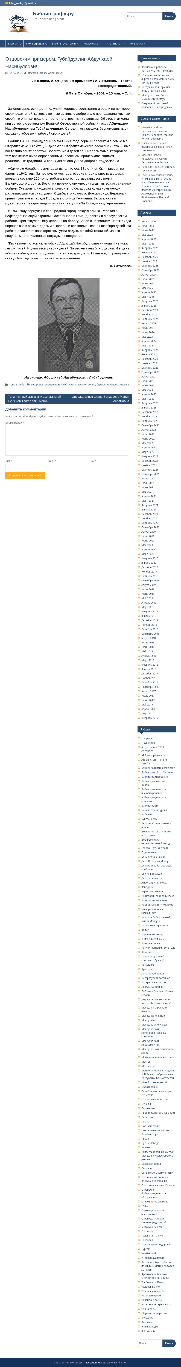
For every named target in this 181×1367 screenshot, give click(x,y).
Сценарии (147, 1231)
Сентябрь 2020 (150, 527)
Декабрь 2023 (149, 358)
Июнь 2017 (147, 700)
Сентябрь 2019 (150, 580)
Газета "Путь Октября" (155, 847)
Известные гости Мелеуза (157, 904)
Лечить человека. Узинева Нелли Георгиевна (156, 146)
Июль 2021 (147, 483)
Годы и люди (17, 384)
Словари (146, 1168)
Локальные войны (152, 986)
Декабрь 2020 (149, 514)
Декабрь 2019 (149, 567)
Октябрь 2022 (149, 421)
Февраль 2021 (149, 505)
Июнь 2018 (147, 647)
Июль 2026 (147, 225)
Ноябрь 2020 (149, 518)
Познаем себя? (150, 1126)
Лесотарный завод (152, 973)
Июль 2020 (147, 536)
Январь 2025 (148, 305)
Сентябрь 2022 (150, 425)
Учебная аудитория (64, 43)
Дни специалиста (151, 878)
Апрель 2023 (148, 394)
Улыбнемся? (148, 1253)
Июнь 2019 (147, 593)
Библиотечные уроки (154, 810)
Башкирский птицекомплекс (158, 767)
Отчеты (146, 1103)
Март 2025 (147, 296)
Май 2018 (147, 651)
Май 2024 (147, 336)
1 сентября (148, 742)
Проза (145, 1138)
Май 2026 (147, 234)
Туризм (145, 1249)
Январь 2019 (148, 616)
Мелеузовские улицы (154, 1024)
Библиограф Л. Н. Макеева (157, 772)
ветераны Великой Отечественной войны (70, 384)
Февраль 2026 (149, 248)
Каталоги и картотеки (154, 925)
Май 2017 (147, 704)
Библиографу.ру (53, 13)
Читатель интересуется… (156, 1304)
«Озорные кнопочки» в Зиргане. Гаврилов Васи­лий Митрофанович (157, 78)
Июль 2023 (147, 381)
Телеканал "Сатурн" (153, 1235)
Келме (145, 930)
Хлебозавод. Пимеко (153, 1282)
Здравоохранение (152, 891)
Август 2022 (148, 429)
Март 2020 (147, 553)
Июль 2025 (147, 279)
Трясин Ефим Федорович (156, 1244)
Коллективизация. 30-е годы (158, 947)
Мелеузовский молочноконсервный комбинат (154, 1032)
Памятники (148, 1108)
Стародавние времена (154, 1201)
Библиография (35, 43)
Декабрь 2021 (149, 460)
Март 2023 (147, 398)
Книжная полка (150, 943)
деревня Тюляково (107, 384)
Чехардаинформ (151, 1295)
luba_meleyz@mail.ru (22, 3)
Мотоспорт (148, 1066)
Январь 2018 (148, 669)
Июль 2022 (147, 434)
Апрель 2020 (148, 549)
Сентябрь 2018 (150, 633)
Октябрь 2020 (149, 522)
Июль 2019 (147, 589)
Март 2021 (147, 500)
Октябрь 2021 (149, 469)
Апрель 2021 (148, 496)
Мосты (145, 1061)
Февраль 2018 (149, 664)
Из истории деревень (154, 900)
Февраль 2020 (149, 558)
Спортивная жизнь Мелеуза (158, 1185)
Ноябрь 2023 (149, 363)
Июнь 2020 (147, 540)
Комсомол (147, 952)
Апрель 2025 (148, 292)
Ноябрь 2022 (149, 416)
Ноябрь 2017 (149, 678)
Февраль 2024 (149, 350)
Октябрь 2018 (149, 629)
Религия (146, 1147)
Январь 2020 (148, 562)
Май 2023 (147, 389)
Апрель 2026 (148, 239)
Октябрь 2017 (149, 682)
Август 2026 (148, 221)
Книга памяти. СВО (152, 938)
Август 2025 (148, 274)
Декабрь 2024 (149, 310)
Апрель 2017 (148, 709)
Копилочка (136, 43)
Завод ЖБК (147, 887)
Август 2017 (148, 691)
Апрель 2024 (148, 341)
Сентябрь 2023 (150, 372)
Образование (149, 1086)
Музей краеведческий (154, 1082)
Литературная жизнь (154, 982)
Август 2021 (148, 478)
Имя (9, 461)
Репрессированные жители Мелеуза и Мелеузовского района (157, 1155)
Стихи (144, 1206)
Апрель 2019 (148, 602)
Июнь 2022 (147, 438)
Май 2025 (147, 288)
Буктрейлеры (149, 819)
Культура (147, 969)
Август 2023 (148, 376)
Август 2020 (148, 531)
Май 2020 (147, 545)
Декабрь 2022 (149, 412)
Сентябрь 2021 (150, 474)
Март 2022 (147, 452)
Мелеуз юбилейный (153, 1015)
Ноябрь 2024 (149, 314)
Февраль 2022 (149, 456)
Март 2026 (147, 243)
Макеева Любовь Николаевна (45, 72)
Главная (13, 43)
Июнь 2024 (147, 332)
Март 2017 (147, 713)
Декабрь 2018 (149, 620)
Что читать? (114, 43)
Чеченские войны (151, 1300)
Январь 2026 (148, 252)
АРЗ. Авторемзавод (153, 755)
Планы (145, 1121)
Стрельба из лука (151, 1226)
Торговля (147, 1240)
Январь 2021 (148, 509)
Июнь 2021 (147, 487)
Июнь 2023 (147, 385)
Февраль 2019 (149, 611)
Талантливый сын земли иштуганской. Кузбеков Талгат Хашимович (35, 399)
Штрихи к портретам (154, 1313)
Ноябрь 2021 (149, 465)
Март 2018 (147, 660)
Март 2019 (147, 607)
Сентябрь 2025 (150, 270)
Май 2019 (147, 598)
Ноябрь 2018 (149, 624)
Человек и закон (151, 1286)
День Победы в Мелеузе (156, 861)
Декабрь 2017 (149, 673)
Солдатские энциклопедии (157, 1172)
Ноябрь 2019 (149, 571)
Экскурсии (147, 1317)
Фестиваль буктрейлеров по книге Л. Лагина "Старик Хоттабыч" (157, 1265)
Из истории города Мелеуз (157, 896)
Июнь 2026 (147, 230)
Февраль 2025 (149, 301)
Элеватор (147, 1322)
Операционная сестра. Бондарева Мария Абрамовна (100, 399)
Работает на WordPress (68, 1362)
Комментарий (14, 422)
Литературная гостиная (155, 978)
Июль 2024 (147, 327)
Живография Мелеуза (154, 882)
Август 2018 (148, 638)
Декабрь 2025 (149, 257)
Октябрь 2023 (149, 367)
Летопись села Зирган (154, 162)
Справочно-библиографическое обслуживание (153, 1193)
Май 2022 (147, 443)
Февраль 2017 (149, 717)
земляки (124, 384)
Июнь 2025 (147, 283)
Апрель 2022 (148, 447)
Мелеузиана (91, 43)
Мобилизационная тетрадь (157, 1057)
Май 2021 (147, 491)
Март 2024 (147, 345)
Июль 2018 (147, 642)
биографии (37, 384)
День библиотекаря (153, 856)
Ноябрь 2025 (149, 261)
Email (52, 461)
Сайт (94, 461)
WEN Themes (119, 1362)
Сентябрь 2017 (150, 686)
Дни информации (151, 873)
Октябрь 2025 (149, 265)
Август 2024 (148, 323)
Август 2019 (148, 585)
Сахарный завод (151, 1163)
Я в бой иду (148, 1331)
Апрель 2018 (148, 655)
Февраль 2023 (149, 403)
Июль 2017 (147, 695)
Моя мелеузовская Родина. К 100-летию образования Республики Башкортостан (157, 1074)
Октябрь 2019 (149, 576)
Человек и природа (152, 1291)
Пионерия (147, 1117)
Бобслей (146, 814)
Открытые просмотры (154, 1099)
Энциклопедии (150, 1326)
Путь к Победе (150, 1143)
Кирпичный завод (151, 934)
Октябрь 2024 (149, 319)
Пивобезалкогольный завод (158, 1112)
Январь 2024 (148, 354)
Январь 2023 (148, 407)
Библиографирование (154, 776)
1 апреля (146, 738)
